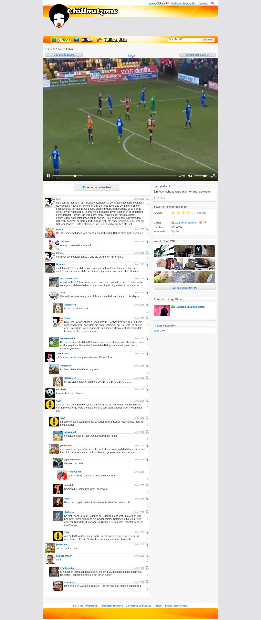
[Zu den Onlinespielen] (112, 42)
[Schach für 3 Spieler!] (184, 282)
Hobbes (60, 264)
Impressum (91, 605)
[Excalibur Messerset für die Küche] (164, 256)
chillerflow (66, 365)
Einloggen (203, 3)
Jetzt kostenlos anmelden (183, 3)
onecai (59, 229)
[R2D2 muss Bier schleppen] (184, 256)
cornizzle (61, 389)
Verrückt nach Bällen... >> (198, 55)
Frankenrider (67, 568)
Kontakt (158, 605)
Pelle (67, 498)
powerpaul (70, 432)
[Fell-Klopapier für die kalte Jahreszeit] (205, 282)
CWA (58, 401)
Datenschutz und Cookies (139, 605)
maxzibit (69, 485)
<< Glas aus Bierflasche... (63, 55)
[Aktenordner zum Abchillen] (205, 269)
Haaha (67, 318)
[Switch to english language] (212, 3)
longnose (69, 582)
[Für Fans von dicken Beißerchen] (184, 269)
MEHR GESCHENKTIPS (185, 288)
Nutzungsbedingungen (112, 605)
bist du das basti (69, 278)
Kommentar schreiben (97, 187)
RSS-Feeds (77, 605)
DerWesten (70, 304)
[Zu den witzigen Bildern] (83, 42)
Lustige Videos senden (176, 605)
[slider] (114, 176)
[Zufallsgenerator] (130, 56)
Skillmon (69, 512)
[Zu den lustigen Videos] (61, 42)
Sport (156, 331)
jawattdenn (66, 445)
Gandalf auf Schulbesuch (190, 307)
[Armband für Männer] (164, 269)
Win (163, 331)
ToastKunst (62, 353)
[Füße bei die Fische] (164, 282)
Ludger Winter (64, 556)
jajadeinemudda (73, 459)
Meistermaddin (68, 338)
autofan (64, 241)
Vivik (62, 292)
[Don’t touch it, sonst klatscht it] (205, 256)
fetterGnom (75, 472)
